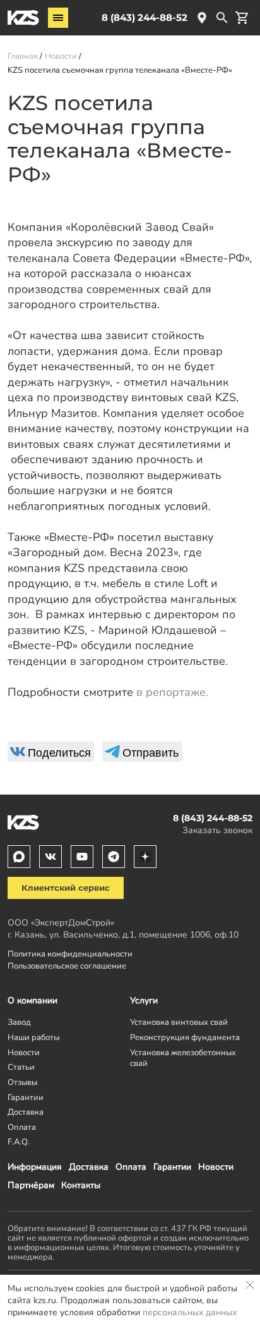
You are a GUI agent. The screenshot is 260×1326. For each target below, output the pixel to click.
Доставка (89, 1167)
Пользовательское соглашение (67, 965)
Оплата (130, 1167)
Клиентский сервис (65, 888)
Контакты (80, 1185)
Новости (215, 1167)
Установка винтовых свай (179, 1022)
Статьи (21, 1067)
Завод (19, 1022)
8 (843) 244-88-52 (144, 17)
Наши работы (33, 1037)
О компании (32, 1000)
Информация (35, 1167)
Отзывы (22, 1082)
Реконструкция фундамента (185, 1037)
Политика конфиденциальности (70, 953)
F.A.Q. (19, 1141)
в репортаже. (172, 692)
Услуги (144, 1000)
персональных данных (190, 1312)
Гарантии (172, 1167)
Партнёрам (31, 1185)
